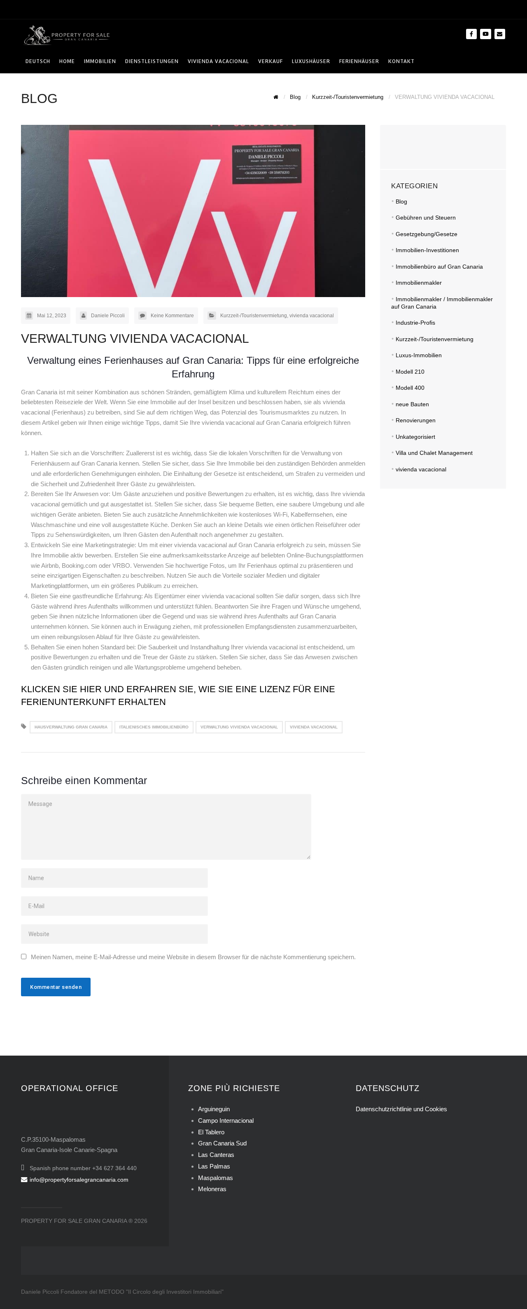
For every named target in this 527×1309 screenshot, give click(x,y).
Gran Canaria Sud (222, 1143)
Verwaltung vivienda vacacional (239, 727)
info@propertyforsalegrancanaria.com (79, 1179)
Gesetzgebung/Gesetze (426, 234)
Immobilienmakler (419, 282)
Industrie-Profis (415, 322)
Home (67, 61)
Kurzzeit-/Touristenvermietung (253, 315)
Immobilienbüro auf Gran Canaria (439, 266)
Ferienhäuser (359, 61)
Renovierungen (416, 420)
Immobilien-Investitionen (427, 250)
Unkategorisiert (415, 436)
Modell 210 (410, 371)
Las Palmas (214, 1166)
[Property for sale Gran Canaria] (66, 34)
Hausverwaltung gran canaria (71, 727)
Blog (401, 201)
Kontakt (401, 61)
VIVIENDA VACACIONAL (218, 61)
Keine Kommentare (172, 315)
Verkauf (270, 61)
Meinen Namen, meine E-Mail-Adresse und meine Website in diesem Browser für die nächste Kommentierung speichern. (193, 956)
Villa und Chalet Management (434, 453)
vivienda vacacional (311, 315)
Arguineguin (214, 1108)
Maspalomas (215, 1177)
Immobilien (100, 61)
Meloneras (212, 1188)
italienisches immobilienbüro (154, 727)
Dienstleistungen (152, 61)
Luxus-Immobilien (419, 355)
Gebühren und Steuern (426, 217)
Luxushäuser (311, 61)
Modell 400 (410, 387)
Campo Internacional (226, 1120)
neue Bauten (412, 404)
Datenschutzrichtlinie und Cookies (401, 1108)
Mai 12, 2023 (51, 315)
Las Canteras (216, 1154)
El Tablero (211, 1132)
